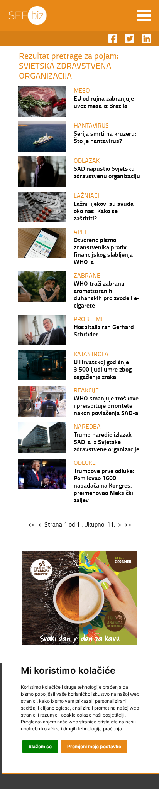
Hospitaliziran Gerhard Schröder (104, 330)
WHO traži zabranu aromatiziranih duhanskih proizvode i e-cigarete (107, 294)
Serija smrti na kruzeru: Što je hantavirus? (105, 137)
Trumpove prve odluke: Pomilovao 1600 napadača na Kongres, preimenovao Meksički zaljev (104, 485)
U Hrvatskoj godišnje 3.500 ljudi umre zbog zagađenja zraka (103, 369)
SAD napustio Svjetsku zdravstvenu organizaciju (107, 172)
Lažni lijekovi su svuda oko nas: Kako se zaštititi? (104, 210)
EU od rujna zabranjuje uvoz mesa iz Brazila (104, 102)
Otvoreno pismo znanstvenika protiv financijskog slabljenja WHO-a (103, 250)
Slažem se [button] (40, 746)
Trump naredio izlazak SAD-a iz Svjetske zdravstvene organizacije (106, 441)
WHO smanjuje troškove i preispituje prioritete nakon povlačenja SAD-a (106, 405)
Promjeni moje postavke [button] (94, 746)
